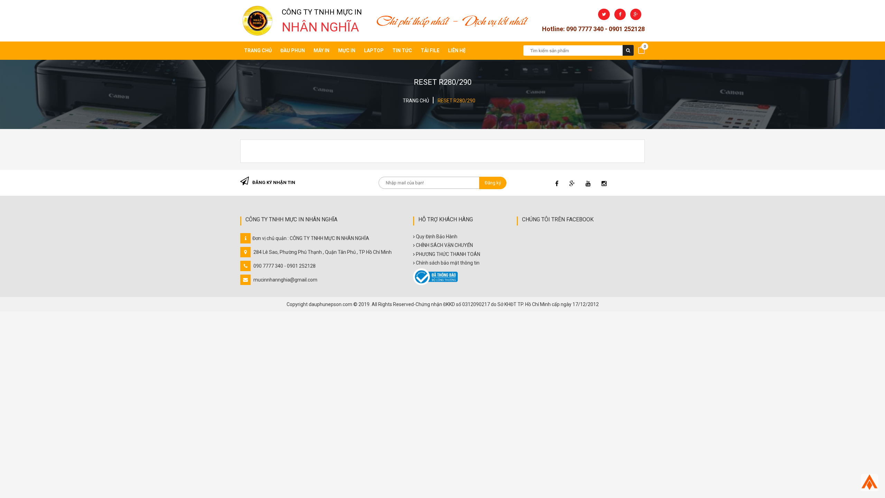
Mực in (346, 50)
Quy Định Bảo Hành (436, 236)
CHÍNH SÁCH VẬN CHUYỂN (444, 245)
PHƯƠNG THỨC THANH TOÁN (448, 254)
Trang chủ (258, 50)
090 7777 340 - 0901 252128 (284, 266)
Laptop (374, 50)
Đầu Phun (292, 50)
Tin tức (402, 50)
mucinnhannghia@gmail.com (285, 280)
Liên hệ (457, 50)
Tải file (430, 50)
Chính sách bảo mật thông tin (447, 263)
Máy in (321, 50)
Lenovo (373, 135)
